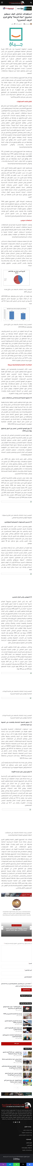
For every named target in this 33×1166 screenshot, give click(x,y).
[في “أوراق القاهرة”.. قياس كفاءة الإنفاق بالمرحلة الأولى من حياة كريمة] (27, 1009)
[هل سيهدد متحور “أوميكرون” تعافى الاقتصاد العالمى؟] (27, 1030)
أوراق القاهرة (29, 1143)
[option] (16, 928)
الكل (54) (16, 1043)
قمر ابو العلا (27, 24)
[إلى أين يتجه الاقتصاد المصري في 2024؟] (27, 1016)
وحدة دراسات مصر (16, 925)
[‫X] (17, 1122)
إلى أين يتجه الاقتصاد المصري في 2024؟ (12, 1014)
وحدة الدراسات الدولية (27, 1132)
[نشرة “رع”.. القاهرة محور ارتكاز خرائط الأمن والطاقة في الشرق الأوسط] (27, 1069)
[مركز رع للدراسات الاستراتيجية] (16, 2)
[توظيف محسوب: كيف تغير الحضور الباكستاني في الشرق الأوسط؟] (27, 1076)
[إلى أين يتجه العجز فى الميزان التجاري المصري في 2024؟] (27, 1023)
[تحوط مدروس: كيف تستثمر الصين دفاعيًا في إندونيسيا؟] (27, 1061)
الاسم (30, 963)
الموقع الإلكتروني (28, 977)
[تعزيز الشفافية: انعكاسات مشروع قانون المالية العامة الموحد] (27, 1037)
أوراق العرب (29, 1145)
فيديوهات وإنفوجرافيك (27, 1147)
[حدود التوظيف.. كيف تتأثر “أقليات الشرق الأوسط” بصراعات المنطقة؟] (27, 1054)
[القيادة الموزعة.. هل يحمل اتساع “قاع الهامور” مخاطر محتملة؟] (27, 1083)
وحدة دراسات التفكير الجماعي (25, 1135)
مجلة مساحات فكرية (27, 1150)
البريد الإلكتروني (28, 970)
